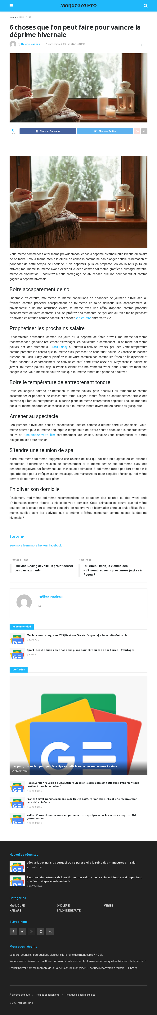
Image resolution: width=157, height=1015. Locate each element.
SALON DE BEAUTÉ (69, 910)
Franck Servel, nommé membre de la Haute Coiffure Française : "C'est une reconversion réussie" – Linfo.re (73, 968)
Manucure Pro (78, 5)
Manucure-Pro (25, 1003)
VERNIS (108, 905)
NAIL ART (15, 910)
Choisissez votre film (40, 435)
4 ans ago (34, 640)
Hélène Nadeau (30, 44)
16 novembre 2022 (56, 44)
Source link (17, 536)
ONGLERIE (63, 905)
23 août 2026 (20, 771)
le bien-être (83, 318)
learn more (30, 545)
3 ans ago (34, 655)
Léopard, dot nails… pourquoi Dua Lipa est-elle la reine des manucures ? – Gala (64, 766)
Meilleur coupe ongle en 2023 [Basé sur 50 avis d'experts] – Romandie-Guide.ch (77, 635)
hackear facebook (50, 545)
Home (13, 17)
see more (16, 545)
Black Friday (59, 347)
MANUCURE (25, 17)
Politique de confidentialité (80, 994)
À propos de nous (20, 994)
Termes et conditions (47, 994)
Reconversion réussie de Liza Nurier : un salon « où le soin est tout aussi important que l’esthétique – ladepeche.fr (78, 961)
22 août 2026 (35, 791)
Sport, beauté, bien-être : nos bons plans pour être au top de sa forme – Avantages (80, 650)
